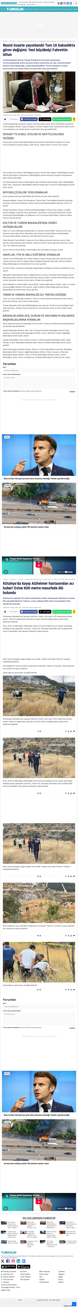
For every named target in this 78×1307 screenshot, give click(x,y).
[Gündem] (39, 503)
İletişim (61, 1282)
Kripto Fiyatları (25, 1277)
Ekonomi (23, 1271)
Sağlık (60, 1277)
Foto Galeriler (22, 4)
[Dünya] (39, 455)
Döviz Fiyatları (25, 1274)
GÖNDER (72, 392)
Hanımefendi (44, 1282)
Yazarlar (6, 1282)
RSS (21, 1300)
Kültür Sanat (43, 1274)
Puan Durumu (8, 1279)
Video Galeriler (31, 4)
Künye (60, 1279)
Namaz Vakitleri (50, 2)
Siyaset (41, 1279)
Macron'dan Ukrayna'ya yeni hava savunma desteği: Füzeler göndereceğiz (37, 478)
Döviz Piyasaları (24, 2)
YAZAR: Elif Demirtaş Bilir (26, 115)
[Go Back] (74, 1304)
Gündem (13, 41)
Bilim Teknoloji (44, 1271)
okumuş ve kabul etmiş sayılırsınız (22, 391)
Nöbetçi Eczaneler (37, 2)
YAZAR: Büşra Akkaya (27, 607)
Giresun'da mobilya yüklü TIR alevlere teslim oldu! (26, 527)
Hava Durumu (8, 1274)
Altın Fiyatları (25, 1279)
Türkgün (5, 41)
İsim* (4, 367)
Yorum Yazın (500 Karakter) (12, 374)
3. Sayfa (20, 579)
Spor (41, 1277)
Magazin (61, 1274)
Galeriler (13, 579)
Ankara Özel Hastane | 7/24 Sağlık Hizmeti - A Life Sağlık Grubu (10, 1287)
